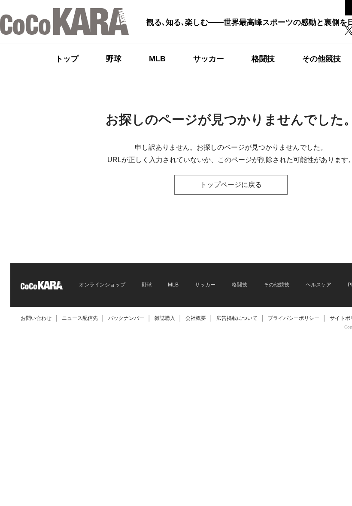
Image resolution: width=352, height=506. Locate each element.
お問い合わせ (36, 318)
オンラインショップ (102, 285)
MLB (157, 58)
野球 (113, 58)
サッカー (208, 58)
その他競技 (321, 58)
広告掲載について (237, 318)
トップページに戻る (231, 184)
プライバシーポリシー (293, 318)
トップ (67, 58)
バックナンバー (126, 318)
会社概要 (195, 318)
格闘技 (263, 58)
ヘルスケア (318, 285)
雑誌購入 (165, 318)
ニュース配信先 (80, 318)
